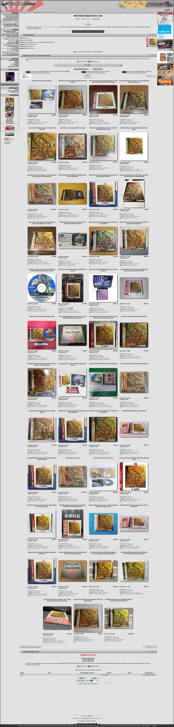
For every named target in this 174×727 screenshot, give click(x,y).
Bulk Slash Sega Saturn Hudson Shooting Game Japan (134, 128)
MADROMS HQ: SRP (13, 66)
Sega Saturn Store (89, 31)
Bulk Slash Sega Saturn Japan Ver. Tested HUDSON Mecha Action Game (134, 81)
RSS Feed (162, 22)
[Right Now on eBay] (25, 78)
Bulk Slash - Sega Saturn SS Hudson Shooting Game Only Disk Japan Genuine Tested (42, 270)
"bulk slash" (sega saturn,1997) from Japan (72, 128)
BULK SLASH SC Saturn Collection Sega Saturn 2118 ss (72, 364)
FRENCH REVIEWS (14, 60)
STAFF (17, 89)
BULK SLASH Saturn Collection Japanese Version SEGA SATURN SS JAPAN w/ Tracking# (103, 81)
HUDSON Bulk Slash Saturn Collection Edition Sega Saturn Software (72, 411)
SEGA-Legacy (10, 121)
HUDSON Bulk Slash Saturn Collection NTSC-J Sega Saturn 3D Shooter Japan (72, 223)
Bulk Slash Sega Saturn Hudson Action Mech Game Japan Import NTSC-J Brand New (42, 175)
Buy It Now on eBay (33, 115)
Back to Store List (151, 76)
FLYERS (16, 63)
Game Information (78, 31)
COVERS (16, 65)
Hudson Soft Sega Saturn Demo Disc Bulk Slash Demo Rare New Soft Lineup (72, 553)
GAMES (93, 670)
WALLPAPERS (15, 64)
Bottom (153, 34)
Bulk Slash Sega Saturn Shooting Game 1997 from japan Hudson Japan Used (134, 223)
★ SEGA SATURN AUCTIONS (11, 45)
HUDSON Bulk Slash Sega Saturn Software (134, 411)
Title (49, 673)
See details (146, 725)
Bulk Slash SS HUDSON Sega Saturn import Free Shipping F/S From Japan (103, 128)
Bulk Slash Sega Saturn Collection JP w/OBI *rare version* (73, 270)
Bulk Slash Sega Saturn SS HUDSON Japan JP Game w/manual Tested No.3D (118, 600)
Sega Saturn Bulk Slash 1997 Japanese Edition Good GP (42, 411)
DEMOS (99, 670)
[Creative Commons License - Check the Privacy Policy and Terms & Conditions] (9, 134)
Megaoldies (9, 120)
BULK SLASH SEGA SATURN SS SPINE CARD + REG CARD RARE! (72, 175)
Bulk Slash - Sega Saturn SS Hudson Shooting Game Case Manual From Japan (42, 223)
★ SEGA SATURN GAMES (12, 16)
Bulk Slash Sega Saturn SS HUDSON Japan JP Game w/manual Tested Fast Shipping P (103, 553)
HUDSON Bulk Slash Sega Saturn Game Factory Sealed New (134, 505)
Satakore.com (95, 683)
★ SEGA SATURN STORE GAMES (10, 34)
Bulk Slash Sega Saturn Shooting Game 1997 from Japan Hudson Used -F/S (103, 175)
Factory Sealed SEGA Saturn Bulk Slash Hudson (134, 363)
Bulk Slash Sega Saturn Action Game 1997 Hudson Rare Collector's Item (41, 505)
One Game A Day (164, 24)
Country (109, 673)
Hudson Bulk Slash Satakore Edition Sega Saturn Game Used (42, 553)
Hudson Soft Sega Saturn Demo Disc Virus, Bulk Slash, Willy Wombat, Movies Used (72, 317)
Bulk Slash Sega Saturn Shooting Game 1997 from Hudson (72, 81)
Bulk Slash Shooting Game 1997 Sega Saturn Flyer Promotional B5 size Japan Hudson (134, 175)
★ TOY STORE (15, 50)
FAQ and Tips (12, 40)
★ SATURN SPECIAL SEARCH (11, 19)
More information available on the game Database (89, 52)
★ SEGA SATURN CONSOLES (11, 18)
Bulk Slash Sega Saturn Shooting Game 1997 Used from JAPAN (103, 223)
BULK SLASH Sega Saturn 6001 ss (42, 80)
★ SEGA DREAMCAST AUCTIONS (13, 47)
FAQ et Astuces (11, 42)
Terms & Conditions (91, 721)
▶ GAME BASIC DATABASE (11, 25)
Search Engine (99, 31)
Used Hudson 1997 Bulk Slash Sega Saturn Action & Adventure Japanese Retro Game (103, 317)
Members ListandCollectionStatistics (164, 18)
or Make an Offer (32, 116)
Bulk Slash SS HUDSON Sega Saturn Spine (42, 316)
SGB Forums (9, 117)
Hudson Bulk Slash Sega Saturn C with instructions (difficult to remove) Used (103, 505)
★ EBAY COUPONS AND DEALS (10, 55)
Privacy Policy (81, 721)
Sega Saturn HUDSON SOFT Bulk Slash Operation (103, 363)
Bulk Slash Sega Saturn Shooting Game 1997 (134, 316)
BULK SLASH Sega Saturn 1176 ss (103, 458)
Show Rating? (149, 673)
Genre (129, 673)
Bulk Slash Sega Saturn (72, 458)
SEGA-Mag (10, 118)
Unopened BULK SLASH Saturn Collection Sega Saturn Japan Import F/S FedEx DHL (134, 270)
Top (150, 34)
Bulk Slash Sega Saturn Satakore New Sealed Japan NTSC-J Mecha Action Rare (73, 505)
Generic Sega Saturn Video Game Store (31, 647)
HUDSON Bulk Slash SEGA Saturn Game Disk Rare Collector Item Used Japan (42, 364)
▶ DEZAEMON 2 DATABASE (11, 26)
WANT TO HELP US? (13, 90)
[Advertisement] (165, 116)
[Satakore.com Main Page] (23, 6)
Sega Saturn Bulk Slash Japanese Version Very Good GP (41, 128)
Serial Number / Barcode (87, 673)
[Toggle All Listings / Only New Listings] (27, 72)
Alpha (22, 673)
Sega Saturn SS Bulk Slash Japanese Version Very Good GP (103, 270)
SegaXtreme (9, 123)
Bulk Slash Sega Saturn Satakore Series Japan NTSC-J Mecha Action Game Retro (57, 600)
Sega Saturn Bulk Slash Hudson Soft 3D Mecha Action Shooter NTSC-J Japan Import (134, 553)
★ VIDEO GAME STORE (12, 36)
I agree (154, 725)
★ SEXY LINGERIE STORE (12, 54)
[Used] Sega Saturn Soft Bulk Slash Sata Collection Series (134, 458)
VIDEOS (16, 61)
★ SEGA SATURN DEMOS (12, 17)
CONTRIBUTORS (14, 92)
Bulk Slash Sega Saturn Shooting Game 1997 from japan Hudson (88, 600)
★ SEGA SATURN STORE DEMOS (10, 35)
